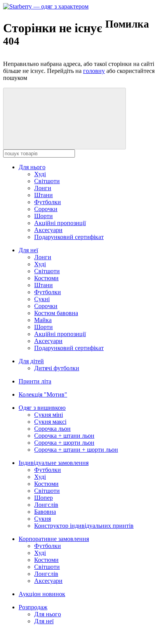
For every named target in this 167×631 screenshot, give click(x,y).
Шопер (43, 497)
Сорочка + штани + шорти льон (76, 449)
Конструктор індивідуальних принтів (84, 525)
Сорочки (45, 209)
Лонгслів (46, 504)
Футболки (47, 202)
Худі (40, 174)
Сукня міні (48, 414)
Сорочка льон (52, 428)
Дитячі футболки (56, 368)
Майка (43, 320)
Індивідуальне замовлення (54, 462)
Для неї (28, 250)
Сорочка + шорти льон (64, 442)
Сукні (42, 299)
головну (94, 71)
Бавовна (45, 511)
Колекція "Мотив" (43, 394)
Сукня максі (50, 421)
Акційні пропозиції (60, 223)
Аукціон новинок (42, 594)
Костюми (46, 278)
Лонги (42, 188)
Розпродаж (33, 607)
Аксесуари (48, 230)
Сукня (42, 518)
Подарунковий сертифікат (69, 237)
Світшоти (47, 181)
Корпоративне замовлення (54, 539)
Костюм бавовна (56, 313)
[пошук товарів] (64, 118)
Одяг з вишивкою (42, 407)
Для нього (32, 167)
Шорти (43, 216)
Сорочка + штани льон (64, 435)
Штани (43, 195)
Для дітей (31, 361)
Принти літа (35, 381)
